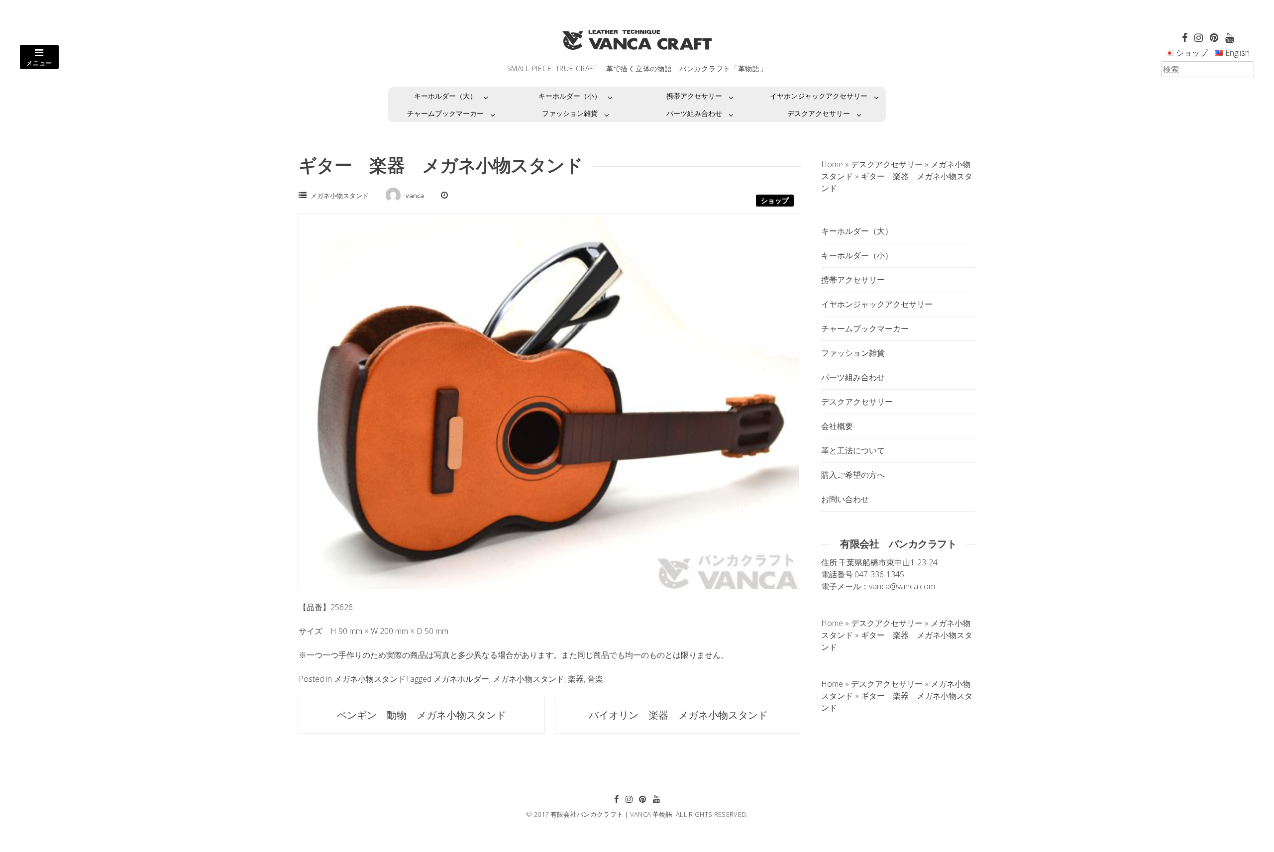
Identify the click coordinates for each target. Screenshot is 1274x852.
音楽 (595, 678)
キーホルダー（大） (445, 96)
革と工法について (853, 450)
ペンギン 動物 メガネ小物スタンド (421, 715)
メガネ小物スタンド (340, 195)
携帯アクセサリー (694, 96)
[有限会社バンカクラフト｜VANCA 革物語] (637, 40)
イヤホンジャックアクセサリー (818, 96)
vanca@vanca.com (902, 586)
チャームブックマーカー (445, 113)
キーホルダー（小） (569, 96)
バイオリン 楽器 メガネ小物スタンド (678, 715)
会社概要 (837, 426)
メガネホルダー (461, 678)
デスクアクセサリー (818, 113)
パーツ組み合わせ (694, 113)
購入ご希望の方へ (853, 474)
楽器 (576, 678)
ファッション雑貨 (570, 113)
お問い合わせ (845, 499)
